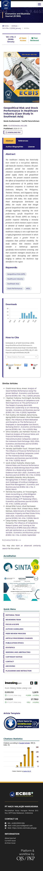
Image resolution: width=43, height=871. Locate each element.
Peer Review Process (16, 633)
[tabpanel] (21, 221)
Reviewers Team (13, 620)
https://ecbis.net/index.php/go (24, 828)
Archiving (10, 666)
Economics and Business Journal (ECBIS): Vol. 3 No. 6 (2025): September (23, 411)
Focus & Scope (12, 624)
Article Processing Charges (19, 638)
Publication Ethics (15, 643)
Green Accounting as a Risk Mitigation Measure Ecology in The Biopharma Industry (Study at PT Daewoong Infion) (21, 496)
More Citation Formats (16, 357)
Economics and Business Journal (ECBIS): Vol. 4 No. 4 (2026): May (22, 445)
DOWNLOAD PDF (14, 132)
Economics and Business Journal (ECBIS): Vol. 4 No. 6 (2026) (23, 473)
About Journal (10, 838)
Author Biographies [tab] (14, 147)
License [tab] (31, 147)
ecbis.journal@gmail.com (22, 825)
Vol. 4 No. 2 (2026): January (11, 28)
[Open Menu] (39, 4)
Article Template (12, 713)
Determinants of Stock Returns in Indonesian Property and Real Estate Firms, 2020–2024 (23, 513)
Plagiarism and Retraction (19, 671)
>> (20, 540)
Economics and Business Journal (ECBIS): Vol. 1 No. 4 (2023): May (23, 428)
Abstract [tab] (9, 141)
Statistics (10, 647)
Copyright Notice (14, 657)
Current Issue (10, 840)
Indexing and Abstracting (18, 652)
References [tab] (23, 141)
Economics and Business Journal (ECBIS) (17, 15)
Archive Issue (10, 843)
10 (16, 540)
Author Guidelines (14, 629)
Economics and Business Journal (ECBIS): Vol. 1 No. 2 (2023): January (23, 394)
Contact (10, 661)
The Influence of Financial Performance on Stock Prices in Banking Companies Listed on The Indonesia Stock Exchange (23, 453)
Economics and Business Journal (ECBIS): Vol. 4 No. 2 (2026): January (22, 502)
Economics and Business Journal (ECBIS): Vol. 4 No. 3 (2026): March (22, 517)
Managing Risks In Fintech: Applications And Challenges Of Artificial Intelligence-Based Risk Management (22, 482)
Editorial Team (13, 615)
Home (6, 26)
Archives (14, 26)
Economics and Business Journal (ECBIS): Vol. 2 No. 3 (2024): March (22, 486)
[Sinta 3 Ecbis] (21, 567)
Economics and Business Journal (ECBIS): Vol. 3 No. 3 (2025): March (22, 459)
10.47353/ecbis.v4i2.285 (17, 125)
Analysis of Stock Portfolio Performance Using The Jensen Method (21, 390)
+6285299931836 (18, 823)
